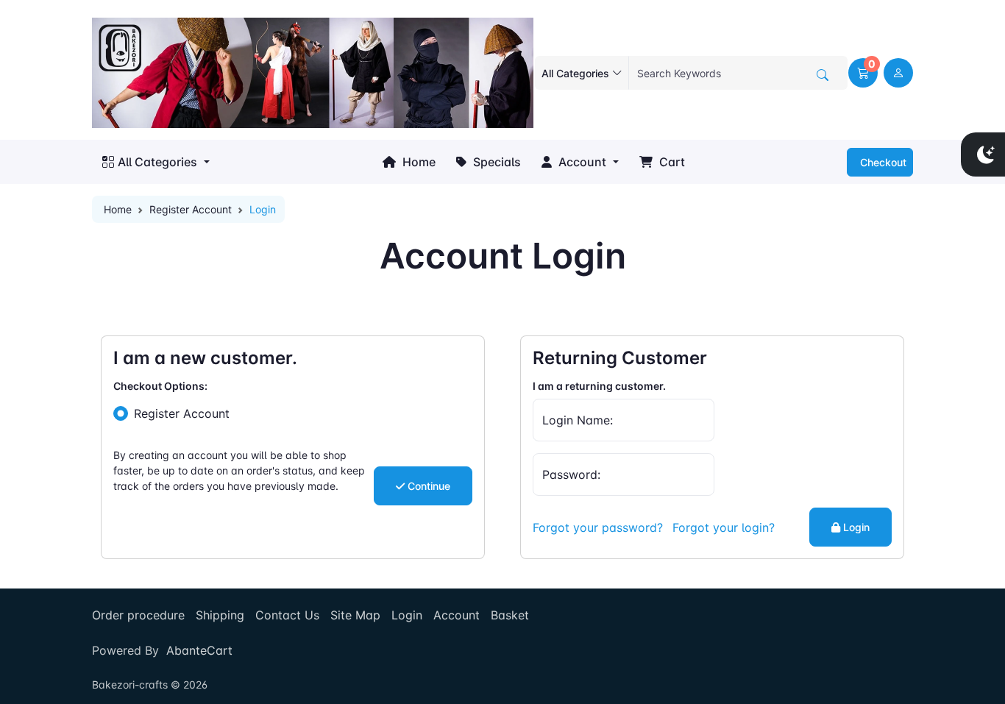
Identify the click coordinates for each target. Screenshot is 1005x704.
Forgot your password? (598, 527)
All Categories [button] (157, 161)
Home (417, 161)
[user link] (898, 73)
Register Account (190, 209)
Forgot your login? (723, 527)
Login (855, 527)
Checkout (881, 162)
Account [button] (580, 161)
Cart (670, 161)
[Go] (822, 75)
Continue (427, 486)
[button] (863, 73)
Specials (495, 161)
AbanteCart (199, 650)
